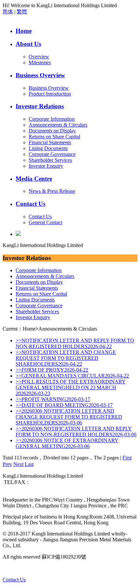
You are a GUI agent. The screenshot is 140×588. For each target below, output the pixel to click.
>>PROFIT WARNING (53, 399)
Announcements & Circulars (58, 125)
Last (29, 464)
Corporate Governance (52, 154)
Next (18, 464)
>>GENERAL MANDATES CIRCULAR (72, 376)
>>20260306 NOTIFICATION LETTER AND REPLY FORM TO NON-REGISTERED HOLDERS (76, 431)
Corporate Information (52, 119)
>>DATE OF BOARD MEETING (64, 405)
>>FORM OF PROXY (52, 370)
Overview (39, 56)
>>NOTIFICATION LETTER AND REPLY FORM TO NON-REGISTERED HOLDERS (75, 343)
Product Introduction (50, 94)
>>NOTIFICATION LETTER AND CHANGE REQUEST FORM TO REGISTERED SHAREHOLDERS (66, 358)
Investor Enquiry (46, 166)
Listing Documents (48, 148)
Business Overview (40, 75)
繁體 (22, 11)
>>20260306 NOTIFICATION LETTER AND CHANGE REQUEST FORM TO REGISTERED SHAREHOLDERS (69, 417)
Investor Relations (40, 106)
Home (24, 30)
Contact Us (30, 203)
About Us (28, 43)
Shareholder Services (50, 160)
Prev (7, 464)
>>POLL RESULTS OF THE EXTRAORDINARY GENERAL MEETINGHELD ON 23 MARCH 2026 (71, 387)
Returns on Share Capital (54, 136)
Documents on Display (52, 130)
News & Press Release (52, 191)
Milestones (40, 62)
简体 (8, 11)
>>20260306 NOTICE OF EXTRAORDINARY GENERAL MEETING (67, 443)
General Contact (45, 222)
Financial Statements (50, 142)
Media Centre (34, 178)
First (127, 457)
